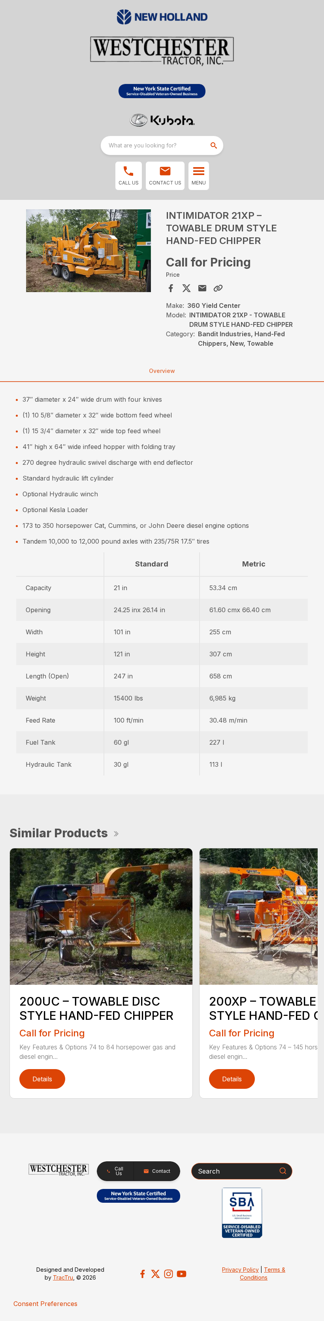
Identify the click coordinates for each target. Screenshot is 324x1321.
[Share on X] (186, 288)
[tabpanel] (88, 252)
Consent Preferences (45, 1304)
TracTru (63, 1277)
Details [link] (42, 1079)
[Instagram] (168, 1273)
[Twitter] (155, 1273)
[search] (214, 145)
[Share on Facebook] (170, 288)
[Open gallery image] (88, 251)
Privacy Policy (240, 1269)
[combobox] (162, 145)
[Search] (283, 1171)
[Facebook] (142, 1273)
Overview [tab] (162, 370)
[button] (128, 175)
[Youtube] (181, 1273)
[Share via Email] (202, 288)
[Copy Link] (218, 288)
